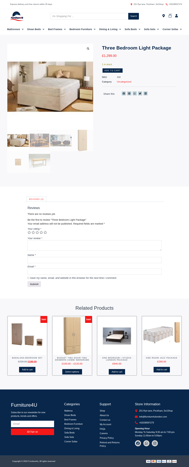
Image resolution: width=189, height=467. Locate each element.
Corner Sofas (170, 29)
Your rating (34, 228)
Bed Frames (55, 29)
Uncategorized (124, 82)
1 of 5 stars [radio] (29, 232)
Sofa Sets (149, 29)
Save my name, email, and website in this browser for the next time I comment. (73, 278)
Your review (35, 238)
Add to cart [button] (27, 369)
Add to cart (112, 70)
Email (31, 266)
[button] (88, 48)
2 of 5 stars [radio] (33, 232)
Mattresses (13, 29)
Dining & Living (108, 29)
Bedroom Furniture (80, 29)
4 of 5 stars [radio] (41, 232)
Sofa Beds (131, 29)
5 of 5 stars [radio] (45, 232)
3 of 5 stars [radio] (37, 232)
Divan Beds (34, 29)
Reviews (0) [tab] (36, 199)
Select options (72, 372)
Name (32, 255)
